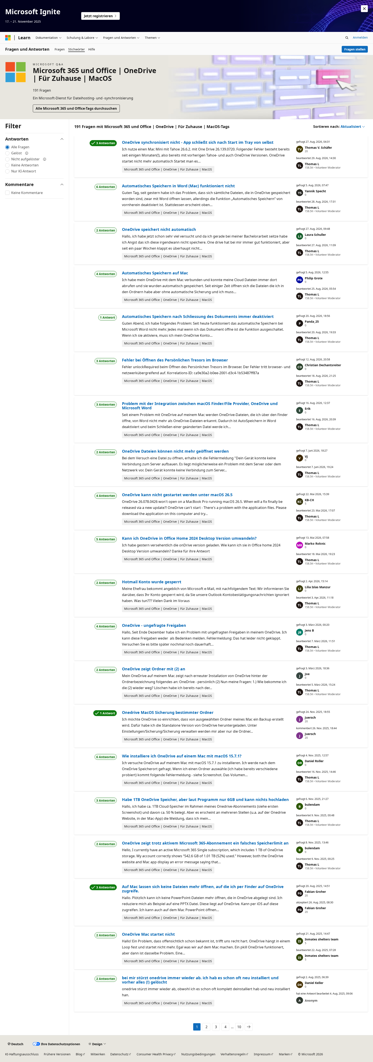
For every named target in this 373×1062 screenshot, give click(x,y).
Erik (308, 409)
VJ (306, 456)
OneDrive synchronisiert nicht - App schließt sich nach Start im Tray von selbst (197, 142)
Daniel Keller (314, 983)
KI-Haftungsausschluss (22, 1054)
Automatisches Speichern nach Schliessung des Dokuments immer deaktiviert (198, 316)
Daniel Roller (314, 761)
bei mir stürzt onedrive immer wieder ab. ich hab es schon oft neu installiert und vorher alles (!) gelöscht (200, 980)
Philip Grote (313, 278)
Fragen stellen (354, 49)
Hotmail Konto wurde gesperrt (151, 581)
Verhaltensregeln (233, 1054)
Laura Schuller (315, 235)
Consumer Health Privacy (155, 1054)
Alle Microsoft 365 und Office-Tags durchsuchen (76, 108)
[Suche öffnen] (347, 38)
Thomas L (312, 164)
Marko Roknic (315, 543)
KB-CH (309, 500)
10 (239, 1026)
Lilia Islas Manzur (317, 587)
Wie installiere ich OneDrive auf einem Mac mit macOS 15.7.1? (182, 756)
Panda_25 (312, 321)
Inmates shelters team (321, 939)
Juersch (310, 717)
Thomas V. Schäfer (318, 147)
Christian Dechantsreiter (323, 365)
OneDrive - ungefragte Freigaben (154, 625)
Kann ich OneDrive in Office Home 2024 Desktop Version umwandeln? (189, 538)
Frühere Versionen (57, 1054)
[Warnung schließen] (364, 8)
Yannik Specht (315, 191)
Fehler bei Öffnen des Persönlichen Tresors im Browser (175, 360)
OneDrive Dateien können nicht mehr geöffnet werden (175, 451)
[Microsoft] (8, 38)
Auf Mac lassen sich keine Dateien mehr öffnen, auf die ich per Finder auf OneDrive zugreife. (203, 888)
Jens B (309, 630)
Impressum (262, 1054)
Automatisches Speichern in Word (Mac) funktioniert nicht (178, 185)
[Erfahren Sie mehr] (26, 153)
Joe (307, 674)
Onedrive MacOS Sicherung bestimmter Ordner (167, 712)
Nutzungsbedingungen (198, 1054)
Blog (79, 1054)
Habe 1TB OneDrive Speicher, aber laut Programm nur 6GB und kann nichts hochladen (205, 799)
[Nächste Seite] (249, 1027)
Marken (284, 1054)
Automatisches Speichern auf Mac (155, 272)
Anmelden (360, 37)
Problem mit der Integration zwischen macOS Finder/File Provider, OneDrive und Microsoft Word (200, 405)
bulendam (312, 804)
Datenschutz (119, 1054)
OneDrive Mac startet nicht (148, 934)
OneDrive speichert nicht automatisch (159, 229)
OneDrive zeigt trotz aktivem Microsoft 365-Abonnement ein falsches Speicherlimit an (205, 843)
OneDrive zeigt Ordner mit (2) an (153, 668)
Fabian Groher (315, 892)
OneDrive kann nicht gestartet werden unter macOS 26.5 (177, 494)
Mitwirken (98, 1054)
